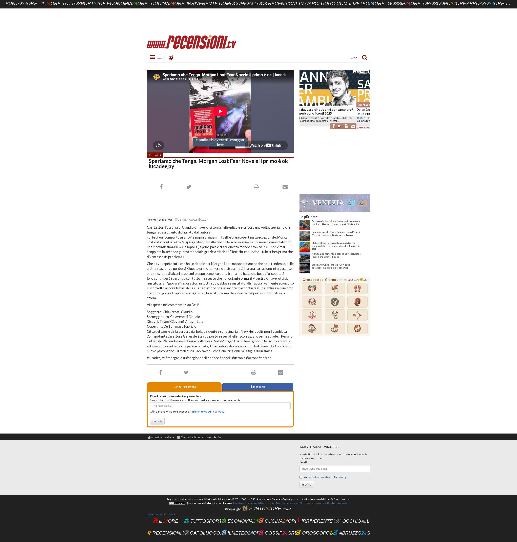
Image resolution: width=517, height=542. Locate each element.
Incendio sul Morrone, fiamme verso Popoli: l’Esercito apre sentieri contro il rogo (336, 233)
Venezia (328, 203)
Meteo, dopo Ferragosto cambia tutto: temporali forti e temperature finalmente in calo (335, 245)
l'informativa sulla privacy (207, 411)
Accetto (325, 477)
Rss (219, 437)
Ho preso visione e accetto (188, 411)
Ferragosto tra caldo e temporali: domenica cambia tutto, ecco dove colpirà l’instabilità (336, 222)
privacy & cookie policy (161, 514)
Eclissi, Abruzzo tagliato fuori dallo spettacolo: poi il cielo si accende (331, 266)
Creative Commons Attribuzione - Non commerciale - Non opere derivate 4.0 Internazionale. (290, 503)
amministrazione (162, 437)
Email (303, 462)
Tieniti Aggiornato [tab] (184, 386)
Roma (304, 118)
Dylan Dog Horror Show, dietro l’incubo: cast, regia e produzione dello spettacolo (333, 111)
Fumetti (155, 155)
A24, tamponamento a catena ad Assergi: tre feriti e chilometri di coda (336, 255)
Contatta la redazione (195, 437)
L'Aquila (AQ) (165, 219)
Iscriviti (157, 421)
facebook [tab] (259, 386)
